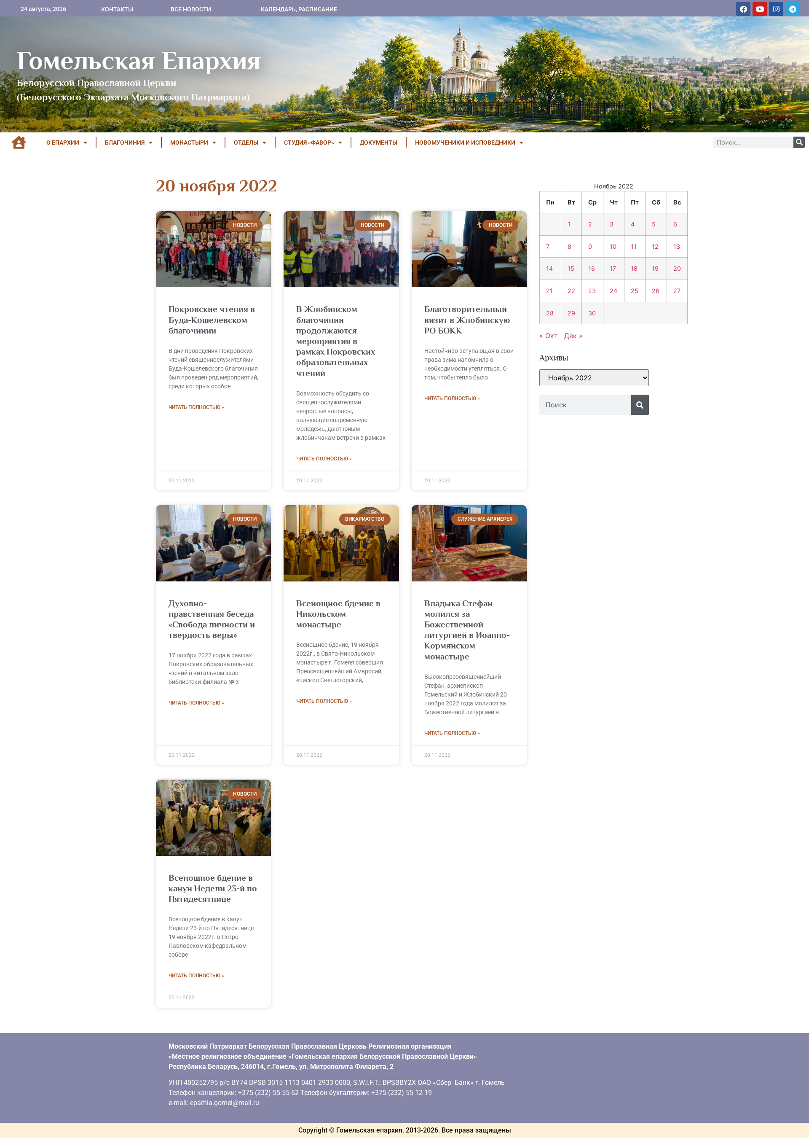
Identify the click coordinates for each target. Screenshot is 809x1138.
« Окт (548, 335)
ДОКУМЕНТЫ (378, 142)
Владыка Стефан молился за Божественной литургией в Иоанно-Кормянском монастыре (467, 630)
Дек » (573, 335)
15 (571, 268)
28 (550, 313)
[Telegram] (792, 9)
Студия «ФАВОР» (309, 142)
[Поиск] (799, 142)
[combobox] (585, 405)
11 (634, 246)
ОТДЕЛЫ (246, 142)
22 (571, 290)
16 (591, 268)
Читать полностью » (196, 407)
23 (592, 290)
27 (676, 290)
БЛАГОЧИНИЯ (125, 142)
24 (613, 290)
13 (676, 246)
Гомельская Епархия (139, 60)
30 (592, 313)
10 (613, 246)
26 (655, 290)
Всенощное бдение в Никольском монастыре (338, 614)
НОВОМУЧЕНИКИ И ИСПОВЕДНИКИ (465, 142)
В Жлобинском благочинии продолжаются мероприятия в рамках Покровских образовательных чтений (335, 341)
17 (613, 268)
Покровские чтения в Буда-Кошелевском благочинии (212, 319)
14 (549, 268)
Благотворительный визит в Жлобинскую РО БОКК (467, 319)
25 (634, 290)
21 (549, 290)
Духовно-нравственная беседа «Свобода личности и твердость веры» (212, 619)
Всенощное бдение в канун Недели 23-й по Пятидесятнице (213, 888)
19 (655, 268)
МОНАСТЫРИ (189, 142)
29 (571, 313)
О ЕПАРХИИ (62, 142)
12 (655, 246)
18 (634, 268)
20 (677, 268)
